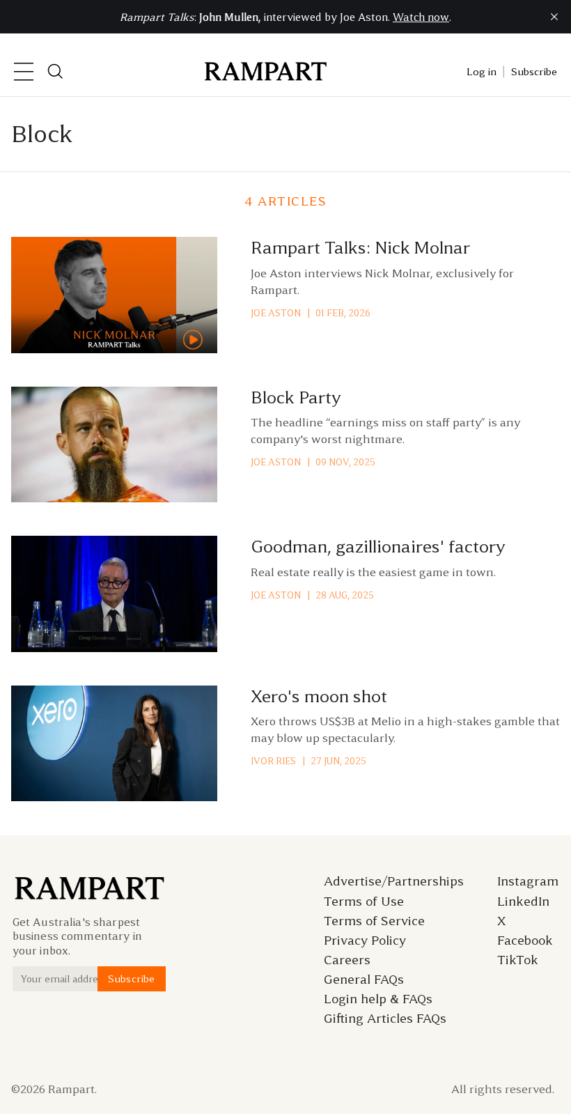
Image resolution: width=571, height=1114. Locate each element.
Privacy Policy (365, 940)
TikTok (517, 960)
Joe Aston (276, 313)
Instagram (527, 881)
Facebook (525, 940)
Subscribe (534, 72)
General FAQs (364, 979)
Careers (347, 960)
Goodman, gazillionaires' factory (378, 546)
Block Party (296, 397)
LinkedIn (523, 901)
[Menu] (23, 72)
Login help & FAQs (378, 999)
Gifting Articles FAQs (385, 1018)
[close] (554, 17)
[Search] (55, 71)
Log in (481, 72)
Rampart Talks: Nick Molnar (360, 247)
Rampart (71, 1088)
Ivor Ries (273, 761)
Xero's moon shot (319, 696)
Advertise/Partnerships (394, 881)
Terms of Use (364, 901)
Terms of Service (374, 921)
